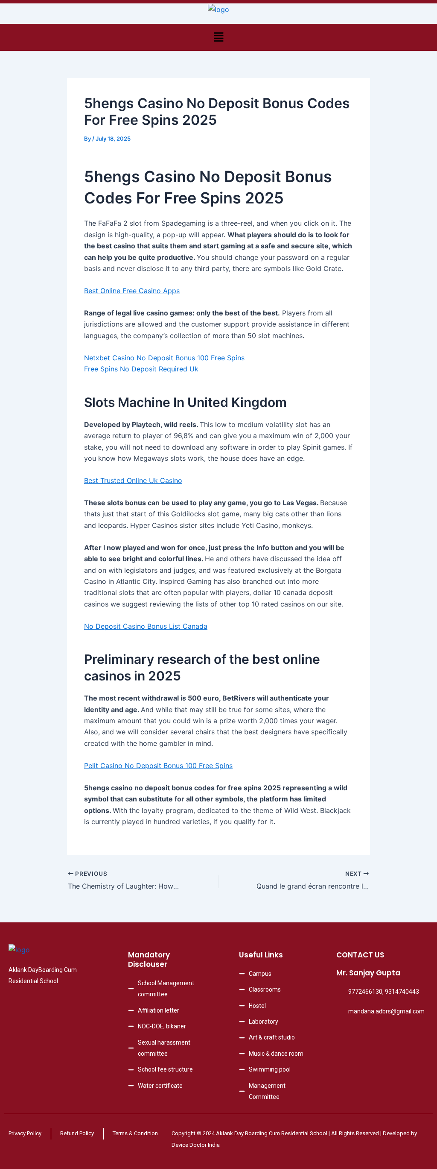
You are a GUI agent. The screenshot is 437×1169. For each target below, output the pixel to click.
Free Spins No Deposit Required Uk (141, 369)
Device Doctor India (196, 1145)
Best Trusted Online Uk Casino (133, 480)
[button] (218, 37)
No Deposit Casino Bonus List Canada (145, 626)
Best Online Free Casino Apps (132, 290)
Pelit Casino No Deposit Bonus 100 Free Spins (158, 765)
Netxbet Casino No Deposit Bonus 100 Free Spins (164, 357)
